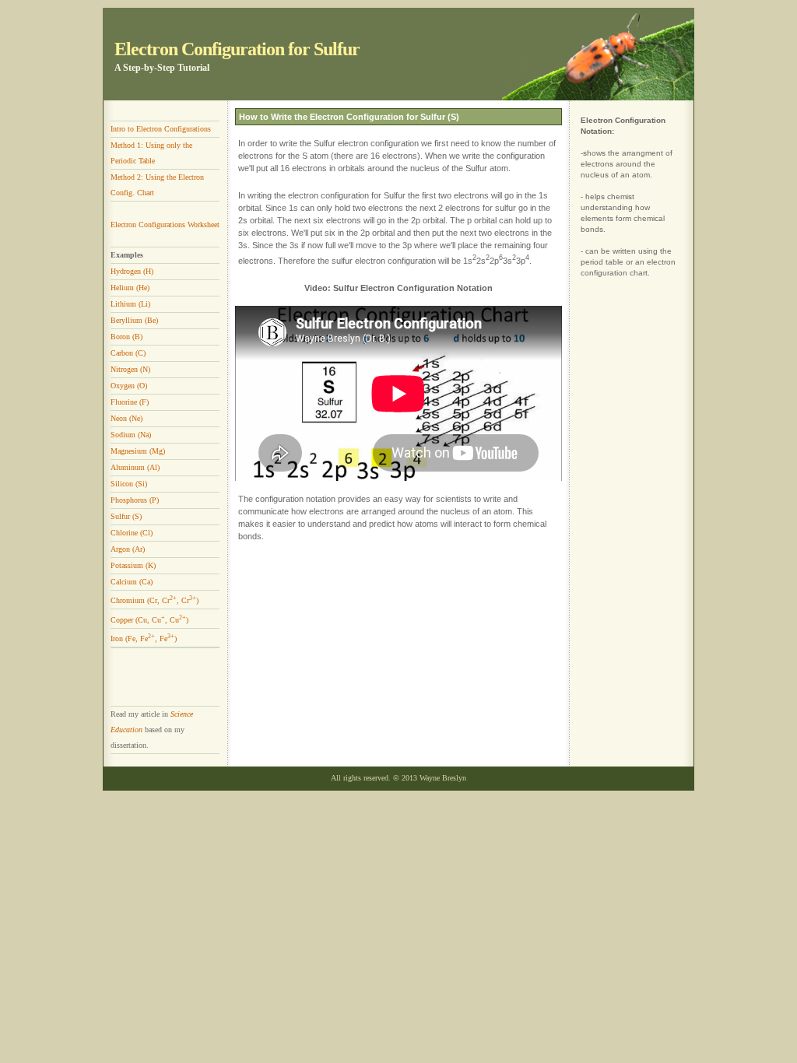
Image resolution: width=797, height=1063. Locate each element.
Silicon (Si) (129, 483)
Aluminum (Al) (135, 467)
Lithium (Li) (130, 304)
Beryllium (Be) (134, 320)
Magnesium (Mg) (138, 451)
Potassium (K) (133, 565)
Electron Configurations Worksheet (165, 224)
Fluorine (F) (130, 402)
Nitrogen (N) (130, 369)
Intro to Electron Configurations (161, 129)
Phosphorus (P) (135, 500)
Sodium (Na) (131, 434)
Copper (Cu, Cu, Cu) (149, 620)
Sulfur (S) (126, 516)
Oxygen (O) (129, 385)
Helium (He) (130, 287)
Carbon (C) (128, 353)
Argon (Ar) (128, 549)
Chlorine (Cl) (132, 532)
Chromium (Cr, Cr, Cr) (154, 600)
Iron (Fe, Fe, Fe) (144, 638)
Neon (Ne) (126, 418)
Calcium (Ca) (132, 581)
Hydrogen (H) (132, 271)
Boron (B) (126, 336)
